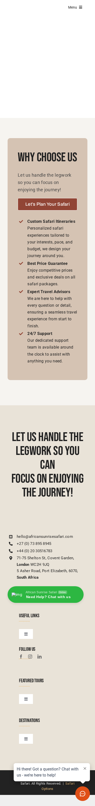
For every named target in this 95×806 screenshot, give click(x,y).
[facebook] (21, 657)
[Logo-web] (26, 7)
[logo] (38, 516)
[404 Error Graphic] (47, 40)
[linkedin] (39, 657)
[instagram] (30, 657)
